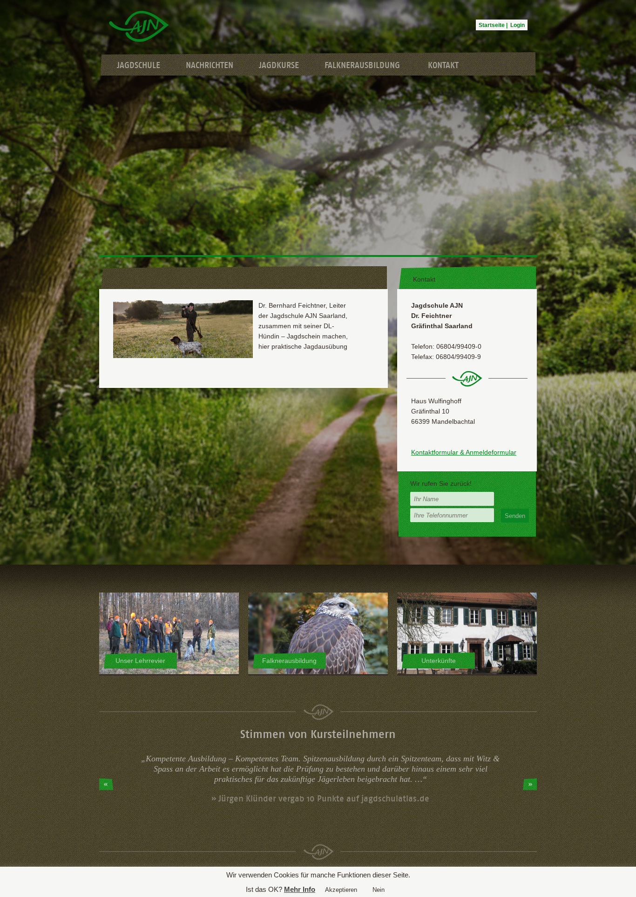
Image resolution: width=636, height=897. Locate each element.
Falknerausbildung (362, 65)
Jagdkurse (279, 65)
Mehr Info (299, 889)
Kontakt (443, 65)
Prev (106, 784)
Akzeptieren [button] (341, 889)
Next (530, 784)
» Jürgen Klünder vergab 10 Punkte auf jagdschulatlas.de (320, 799)
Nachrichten (209, 65)
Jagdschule (138, 65)
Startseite (492, 25)
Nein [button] (378, 889)
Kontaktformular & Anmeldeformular (463, 452)
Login (517, 25)
